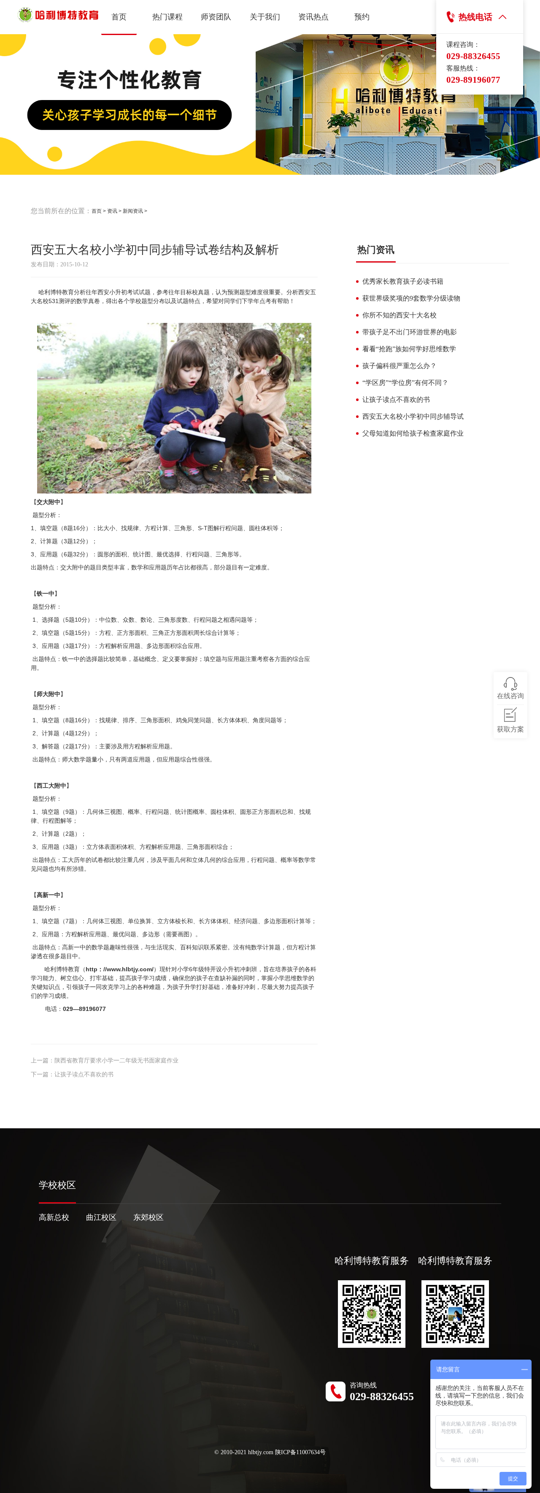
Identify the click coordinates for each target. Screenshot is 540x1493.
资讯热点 (313, 17)
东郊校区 (148, 1217)
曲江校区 (101, 1217)
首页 (119, 17)
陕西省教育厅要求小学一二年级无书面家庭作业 (116, 1060)
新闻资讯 (133, 211)
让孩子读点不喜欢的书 (83, 1074)
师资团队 (216, 17)
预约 (362, 17)
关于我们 (265, 17)
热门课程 (167, 17)
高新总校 (54, 1217)
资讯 (112, 211)
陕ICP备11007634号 (300, 1452)
